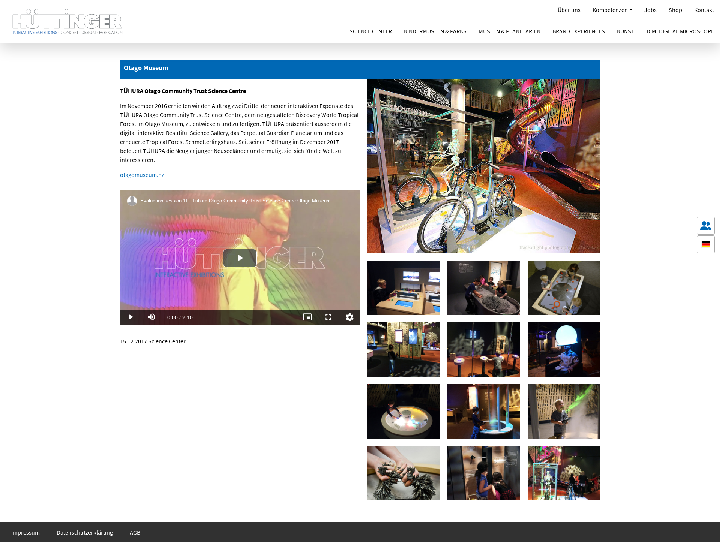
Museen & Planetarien (509, 31)
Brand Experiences (578, 31)
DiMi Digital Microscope (680, 31)
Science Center (371, 31)
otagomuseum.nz (142, 174)
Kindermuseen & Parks (435, 31)
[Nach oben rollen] (706, 526)
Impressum (25, 532)
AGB (135, 532)
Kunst (625, 31)
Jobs (650, 9)
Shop (675, 9)
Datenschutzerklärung (85, 532)
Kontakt (704, 9)
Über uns (569, 9)
